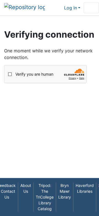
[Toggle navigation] (91, 7)
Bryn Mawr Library (64, 191)
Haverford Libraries (85, 188)
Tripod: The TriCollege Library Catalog (45, 197)
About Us (25, 188)
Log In (70, 8)
